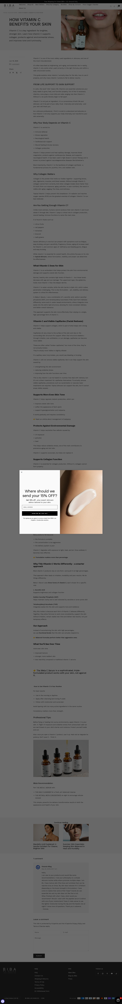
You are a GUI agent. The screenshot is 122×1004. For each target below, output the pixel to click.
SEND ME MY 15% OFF (40, 513)
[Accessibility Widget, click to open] (3, 1001)
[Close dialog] (21, 472)
